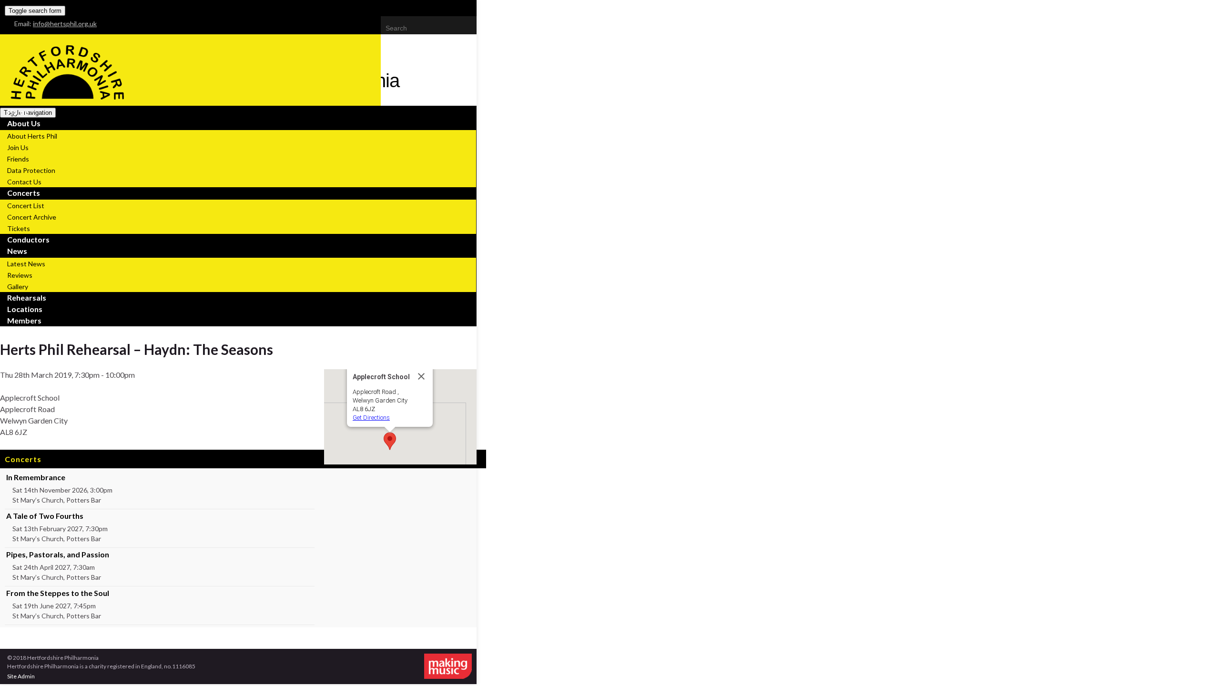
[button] (390, 441)
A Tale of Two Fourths (44, 515)
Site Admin (21, 676)
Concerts (23, 192)
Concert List (25, 206)
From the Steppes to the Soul (57, 592)
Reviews (19, 275)
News (17, 250)
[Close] (421, 376)
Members (24, 320)
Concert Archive (31, 217)
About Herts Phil (32, 136)
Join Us (18, 147)
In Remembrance (35, 477)
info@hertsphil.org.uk (65, 24)
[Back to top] (1198, 664)
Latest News (26, 264)
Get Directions (371, 417)
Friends (18, 159)
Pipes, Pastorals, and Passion (57, 554)
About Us (24, 123)
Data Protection (31, 170)
